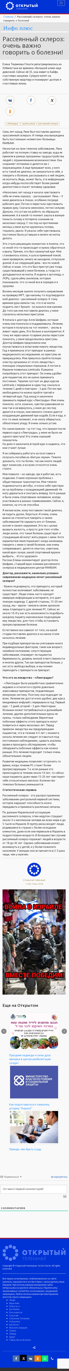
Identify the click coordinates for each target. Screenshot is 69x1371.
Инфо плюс (18, 28)
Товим (12, 1330)
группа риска (28, 123)
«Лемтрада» (12, 123)
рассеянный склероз (48, 123)
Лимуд (12, 1333)
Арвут (12, 1336)
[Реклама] (34, 941)
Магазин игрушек (18, 1327)
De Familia (14, 1309)
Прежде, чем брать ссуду (25, 1149)
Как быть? (14, 1324)
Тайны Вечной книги (20, 1339)
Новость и (14, 1306)
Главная (8, 16)
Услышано (14, 1321)
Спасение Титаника (19, 1318)
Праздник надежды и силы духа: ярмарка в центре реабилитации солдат (30, 1059)
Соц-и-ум (13, 1315)
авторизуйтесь (59, 1177)
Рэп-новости (15, 1312)
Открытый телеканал (34, 880)
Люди (12, 1299)
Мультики (14, 1303)
